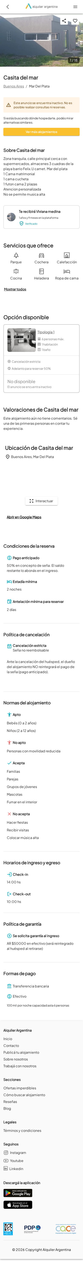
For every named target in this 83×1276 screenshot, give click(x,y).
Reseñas (10, 1101)
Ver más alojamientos (41, 132)
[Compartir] (64, 21)
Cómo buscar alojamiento (24, 1095)
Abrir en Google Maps (24, 517)
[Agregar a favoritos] (75, 21)
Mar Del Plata (39, 86)
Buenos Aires (13, 86)
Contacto (11, 1045)
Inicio (7, 1038)
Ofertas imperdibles (19, 1088)
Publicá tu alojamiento (21, 1052)
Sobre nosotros (15, 1059)
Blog (7, 1108)
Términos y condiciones (22, 1130)
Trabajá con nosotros (19, 1066)
